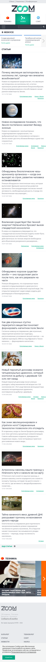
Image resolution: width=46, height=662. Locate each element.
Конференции (31, 1)
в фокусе (8, 32)
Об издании (5, 614)
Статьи (6, 49)
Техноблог (29, 634)
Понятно (8, 657)
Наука (23, 21)
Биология (41, 98)
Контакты (13, 616)
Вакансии (4, 616)
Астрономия (34, 146)
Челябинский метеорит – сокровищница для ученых (34, 41)
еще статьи (7, 546)
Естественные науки (26, 96)
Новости (5, 642)
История (35, 396)
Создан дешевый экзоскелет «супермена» (10, 40)
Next (43, 41)
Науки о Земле (39, 96)
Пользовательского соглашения (23, 652)
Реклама (14, 614)
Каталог (5, 634)
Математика (25, 246)
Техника (7, 21)
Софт (38, 21)
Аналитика (20, 1)
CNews (11, 1)
